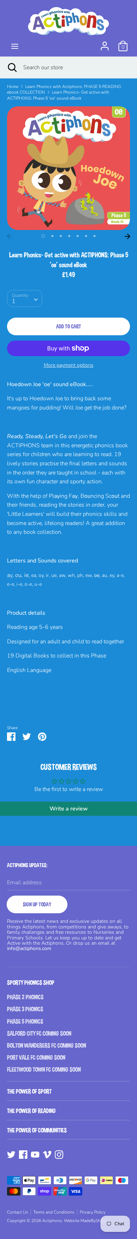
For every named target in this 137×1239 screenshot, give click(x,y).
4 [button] (69, 236)
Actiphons (52, 1220)
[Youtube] (35, 1154)
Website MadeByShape (85, 1220)
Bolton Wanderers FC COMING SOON (46, 1045)
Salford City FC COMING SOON (39, 1033)
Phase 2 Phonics (25, 997)
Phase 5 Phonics (25, 1021)
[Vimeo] (47, 1154)
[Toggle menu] (14, 46)
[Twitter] (11, 1154)
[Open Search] (11, 67)
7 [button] (94, 236)
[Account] (105, 43)
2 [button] (52, 236)
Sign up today (37, 904)
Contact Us (17, 1212)
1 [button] (43, 236)
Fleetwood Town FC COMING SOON (44, 1069)
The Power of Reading (31, 1111)
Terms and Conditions (53, 1212)
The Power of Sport (29, 1091)
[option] (68, 168)
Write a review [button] (69, 809)
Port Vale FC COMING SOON (36, 1057)
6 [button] (86, 236)
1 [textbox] (13, 301)
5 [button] (78, 236)
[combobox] (24, 298)
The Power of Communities (37, 1130)
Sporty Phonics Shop (30, 982)
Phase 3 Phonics (25, 1009)
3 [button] (61, 236)
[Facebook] (23, 1154)
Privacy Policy (92, 1212)
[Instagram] (59, 1154)
